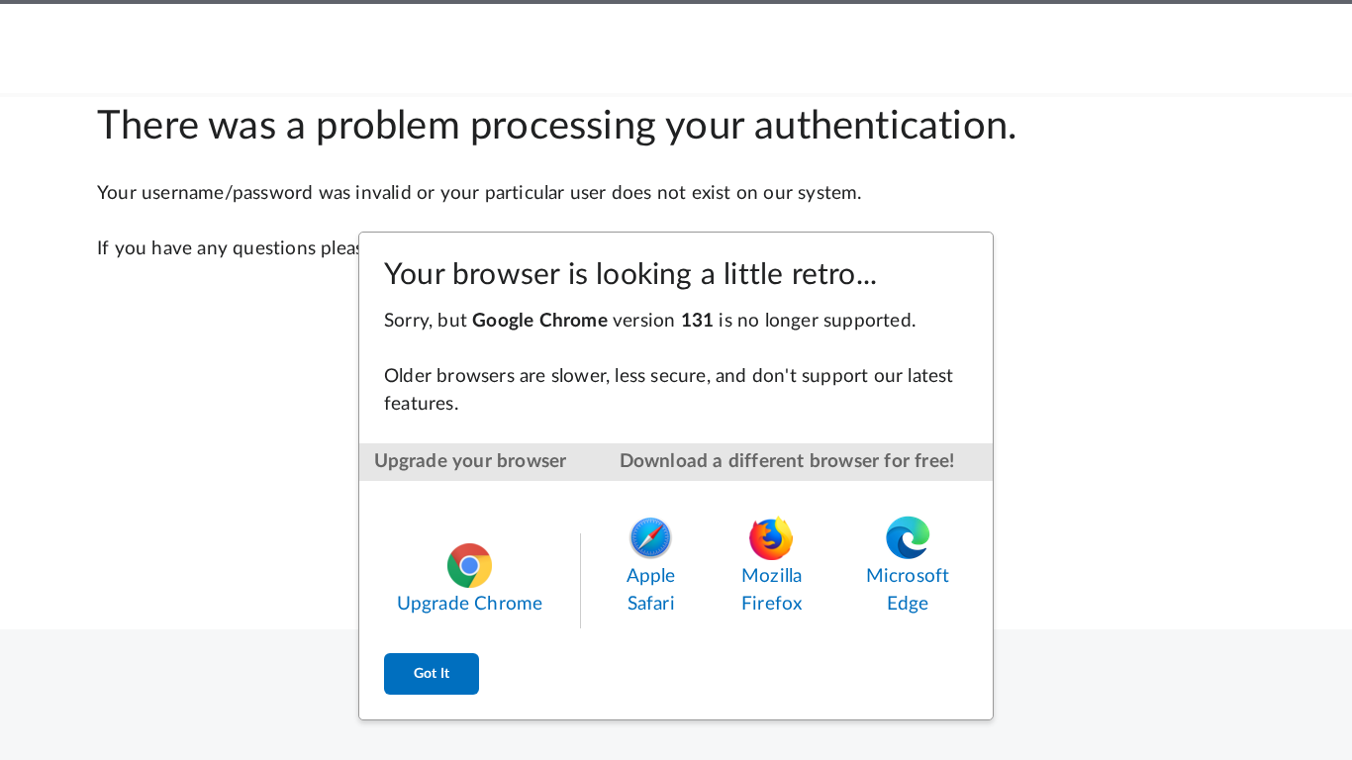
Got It (431, 674)
